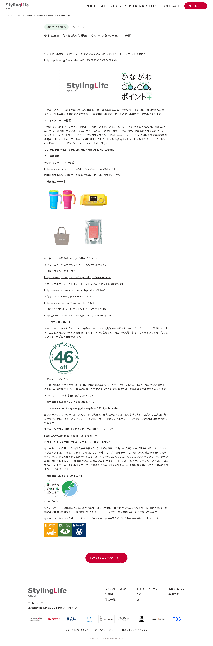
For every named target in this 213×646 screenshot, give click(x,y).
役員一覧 (110, 599)
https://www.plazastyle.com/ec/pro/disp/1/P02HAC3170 (77, 315)
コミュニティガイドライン (135, 629)
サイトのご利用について (77, 629)
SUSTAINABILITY (141, 6)
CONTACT (170, 6)
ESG (139, 594)
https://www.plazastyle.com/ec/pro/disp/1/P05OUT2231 (77, 277)
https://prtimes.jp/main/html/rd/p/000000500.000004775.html (81, 60)
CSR (139, 599)
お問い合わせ (176, 589)
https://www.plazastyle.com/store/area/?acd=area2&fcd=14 (79, 169)
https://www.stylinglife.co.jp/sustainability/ (70, 435)
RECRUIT (195, 6)
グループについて (115, 589)
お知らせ (16, 15)
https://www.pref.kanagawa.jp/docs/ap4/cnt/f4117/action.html (82, 408)
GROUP (90, 6)
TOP (8, 15)
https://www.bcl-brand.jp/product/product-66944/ (74, 290)
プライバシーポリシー (105, 629)
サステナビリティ (147, 589)
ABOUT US (111, 6)
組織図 (109, 594)
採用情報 (173, 594)
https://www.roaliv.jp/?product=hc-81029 (69, 303)
